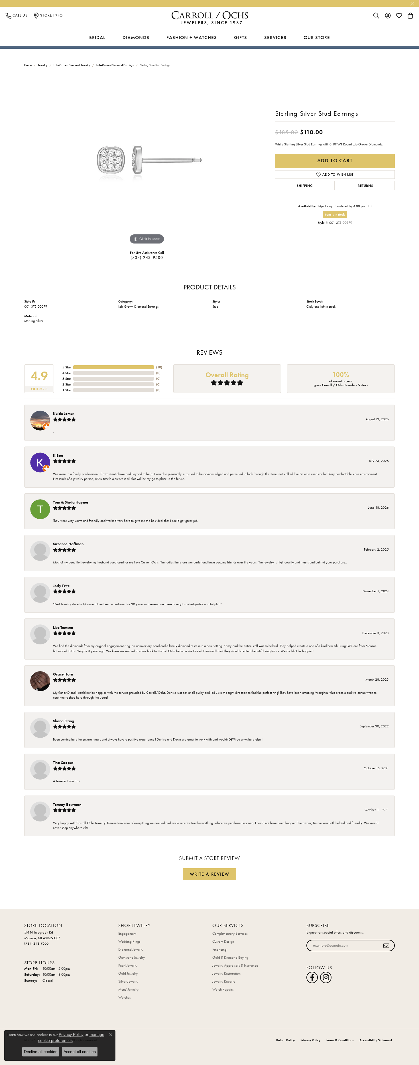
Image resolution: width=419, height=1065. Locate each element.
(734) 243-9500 (147, 257)
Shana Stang (63, 720)
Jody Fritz (61, 585)
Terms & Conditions (340, 1040)
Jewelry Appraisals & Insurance (235, 965)
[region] (146, 160)
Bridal (97, 37)
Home (28, 65)
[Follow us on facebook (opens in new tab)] (312, 977)
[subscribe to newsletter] (386, 945)
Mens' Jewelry (128, 989)
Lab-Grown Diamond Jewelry (72, 65)
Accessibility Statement (375, 1040)
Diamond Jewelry (130, 949)
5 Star (66, 367)
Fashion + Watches (191, 37)
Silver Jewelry (128, 981)
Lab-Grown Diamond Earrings (115, 65)
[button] (376, 15)
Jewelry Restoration (226, 973)
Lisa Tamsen (63, 627)
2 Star (66, 384)
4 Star (66, 373)
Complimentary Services (230, 933)
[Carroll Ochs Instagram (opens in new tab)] (325, 977)
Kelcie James (63, 413)
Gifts (240, 37)
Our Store (317, 37)
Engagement (127, 933)
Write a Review (209, 874)
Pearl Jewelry (127, 965)
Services (275, 37)
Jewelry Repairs (223, 981)
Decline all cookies (40, 1051)
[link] (17, 15)
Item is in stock (335, 214)
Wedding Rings (129, 941)
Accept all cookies (80, 1051)
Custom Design (223, 941)
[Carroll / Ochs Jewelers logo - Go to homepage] (209, 18)
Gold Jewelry (128, 973)
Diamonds (136, 37)
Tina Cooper (63, 762)
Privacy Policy (310, 1040)
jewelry (42, 65)
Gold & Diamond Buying (230, 957)
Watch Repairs (223, 989)
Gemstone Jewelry (131, 957)
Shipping (305, 185)
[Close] (412, 3)
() (159, 367)
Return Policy (285, 1040)
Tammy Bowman (67, 804)
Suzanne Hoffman (68, 543)
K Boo (58, 455)
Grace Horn (63, 674)
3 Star (66, 378)
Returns (365, 185)
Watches (124, 997)
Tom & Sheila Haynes (71, 502)
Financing (219, 949)
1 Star (66, 390)
